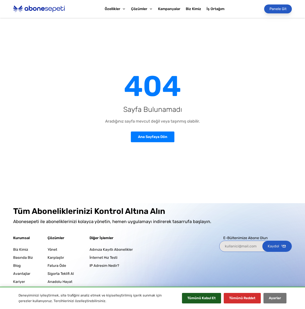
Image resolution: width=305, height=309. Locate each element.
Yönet (52, 249)
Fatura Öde (57, 265)
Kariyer (19, 282)
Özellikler (112, 9)
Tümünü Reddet (242, 298)
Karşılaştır (56, 257)
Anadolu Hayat (60, 282)
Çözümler (139, 9)
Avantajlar (21, 273)
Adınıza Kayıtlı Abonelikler (111, 249)
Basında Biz (23, 257)
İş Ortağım (215, 9)
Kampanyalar (169, 9)
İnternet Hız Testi (103, 257)
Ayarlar (275, 298)
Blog (17, 265)
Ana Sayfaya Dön (152, 137)
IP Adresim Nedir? (104, 265)
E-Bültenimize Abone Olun (245, 238)
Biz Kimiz (193, 9)
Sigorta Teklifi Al (61, 273)
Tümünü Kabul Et (201, 298)
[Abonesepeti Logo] (39, 9)
